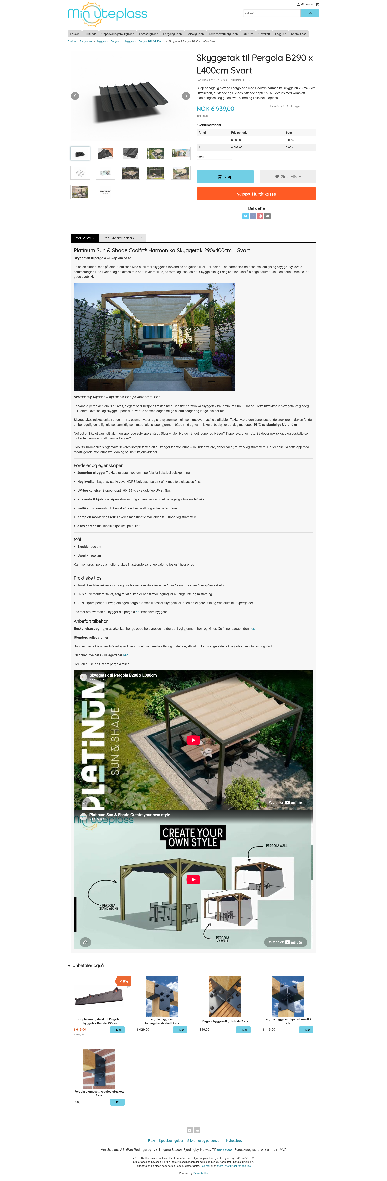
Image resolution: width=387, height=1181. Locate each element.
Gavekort (264, 34)
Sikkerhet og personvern (204, 1140)
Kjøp (228, 176)
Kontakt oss (298, 34)
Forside (75, 34)
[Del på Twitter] (245, 216)
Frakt (151, 1140)
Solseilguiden (195, 34)
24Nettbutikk (201, 1173)
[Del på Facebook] (253, 216)
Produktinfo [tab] (82, 238)
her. (252, 628)
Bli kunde (90, 34)
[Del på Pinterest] (260, 216)
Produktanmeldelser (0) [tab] (120, 238)
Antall (200, 157)
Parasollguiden (148, 34)
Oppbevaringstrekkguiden (117, 34)
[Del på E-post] (267, 216)
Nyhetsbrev (234, 1140)
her (138, 611)
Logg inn (280, 34)
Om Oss (248, 34)
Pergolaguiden (172, 34)
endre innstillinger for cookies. (234, 1166)
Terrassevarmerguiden (223, 34)
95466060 (224, 1149)
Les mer (206, 1166)
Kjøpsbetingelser (171, 1140)
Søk (310, 13)
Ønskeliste (290, 176)
